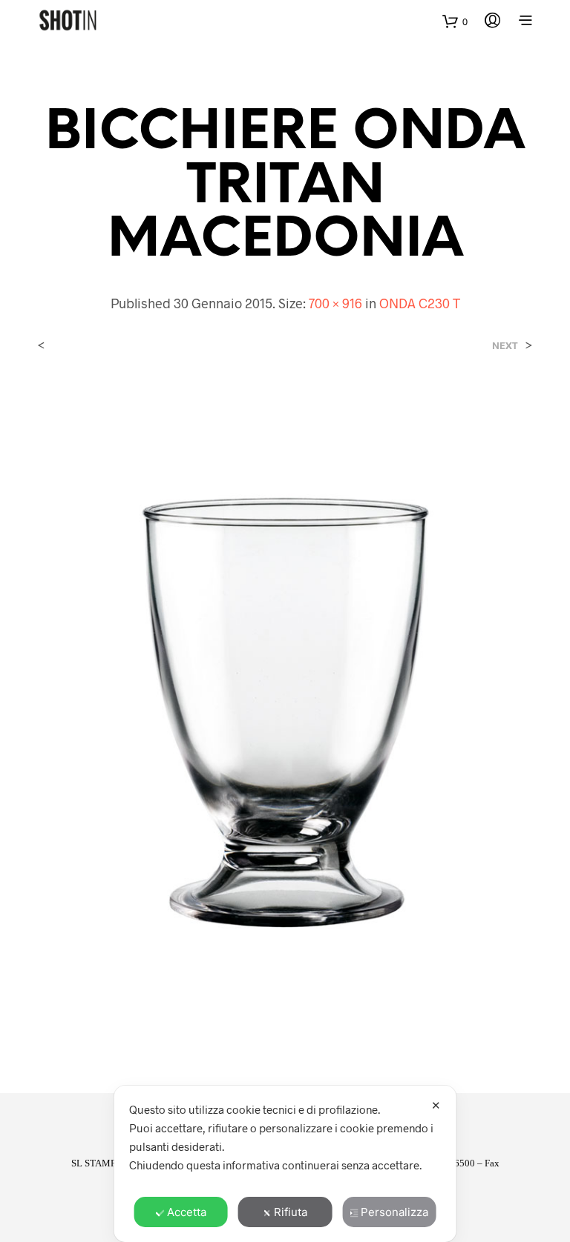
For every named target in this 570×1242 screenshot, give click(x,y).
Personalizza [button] (394, 1212)
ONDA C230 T (419, 303)
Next (505, 346)
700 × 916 (335, 303)
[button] (455, 22)
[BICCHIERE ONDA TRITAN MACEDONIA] (285, 708)
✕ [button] (436, 1105)
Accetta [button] (186, 1212)
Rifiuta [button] (290, 1212)
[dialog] (285, 1164)
